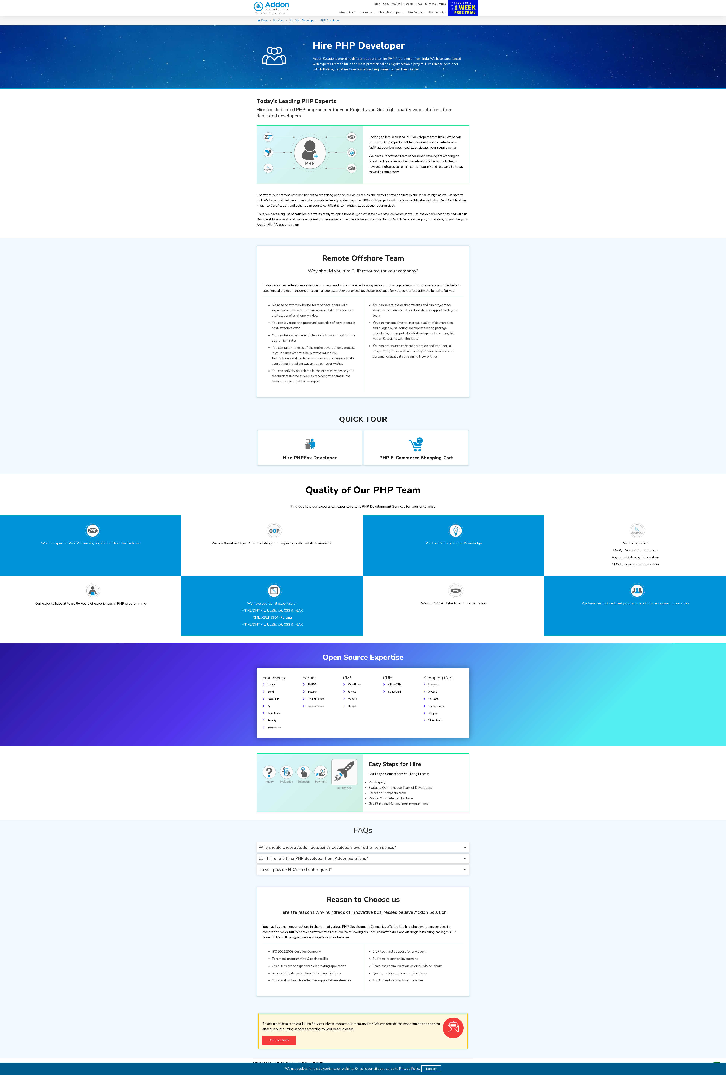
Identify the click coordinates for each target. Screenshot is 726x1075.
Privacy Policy (410, 1068)
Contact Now (279, 1040)
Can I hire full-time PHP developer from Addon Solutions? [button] (313, 858)
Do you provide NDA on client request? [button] (295, 870)
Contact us (437, 12)
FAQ (419, 3)
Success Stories (435, 3)
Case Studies (391, 3)
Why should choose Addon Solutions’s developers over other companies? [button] (327, 847)
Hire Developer (390, 12)
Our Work (415, 12)
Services (366, 12)
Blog (377, 3)
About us (346, 12)
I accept (431, 1069)
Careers (408, 3)
